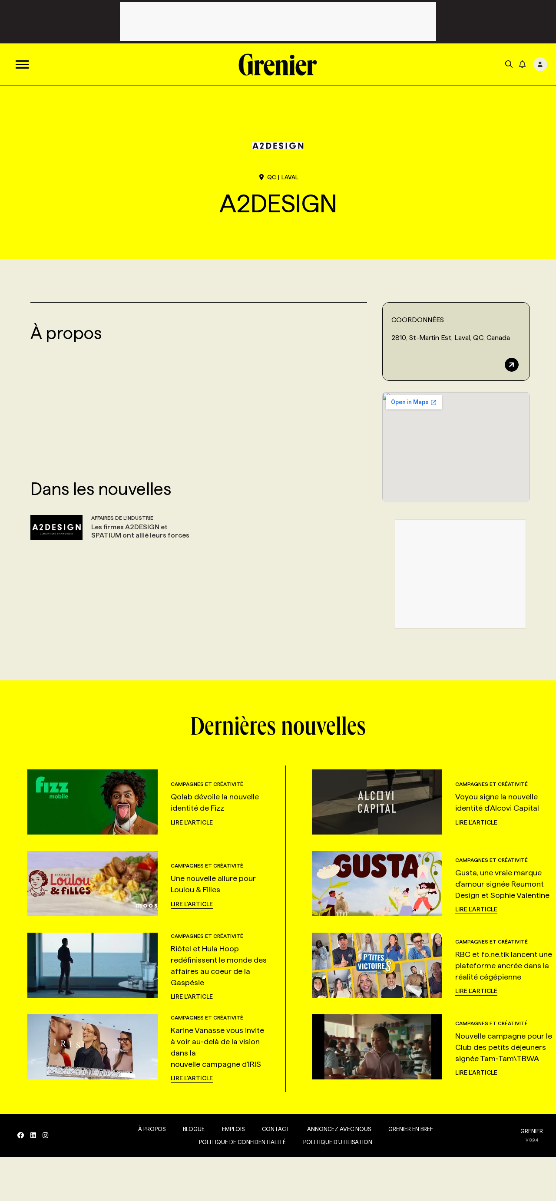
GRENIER (531, 1131)
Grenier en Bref (410, 1129)
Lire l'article (192, 822)
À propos (151, 1129)
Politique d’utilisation (337, 1142)
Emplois (233, 1129)
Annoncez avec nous (339, 1129)
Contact (276, 1129)
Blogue (194, 1129)
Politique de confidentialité (242, 1142)
